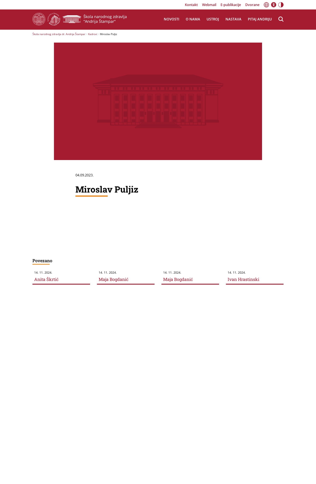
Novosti (171, 19)
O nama (193, 19)
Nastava (233, 19)
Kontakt (191, 4)
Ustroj (213, 19)
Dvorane (252, 4)
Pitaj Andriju (260, 19)
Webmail (209, 4)
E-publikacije (231, 4)
